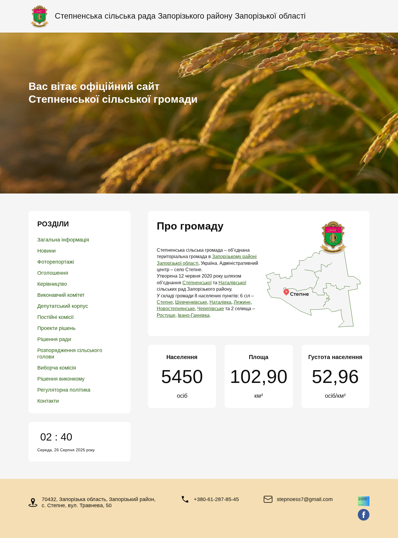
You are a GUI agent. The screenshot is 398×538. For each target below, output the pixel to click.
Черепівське (210, 308)
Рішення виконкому (60, 379)
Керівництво (52, 284)
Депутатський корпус (62, 306)
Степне (165, 302)
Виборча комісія (56, 368)
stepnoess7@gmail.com (305, 499)
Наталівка (220, 302)
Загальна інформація (63, 240)
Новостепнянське (176, 308)
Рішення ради (54, 339)
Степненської (197, 282)
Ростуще (166, 315)
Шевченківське (191, 302)
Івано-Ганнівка (193, 315)
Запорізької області (177, 263)
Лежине (242, 302)
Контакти (48, 401)
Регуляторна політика (63, 390)
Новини (46, 251)
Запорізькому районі (234, 256)
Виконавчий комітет (60, 295)
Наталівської (232, 282)
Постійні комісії (55, 317)
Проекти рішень (56, 328)
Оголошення (52, 273)
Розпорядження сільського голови (69, 353)
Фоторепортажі (55, 262)
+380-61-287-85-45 (216, 499)
